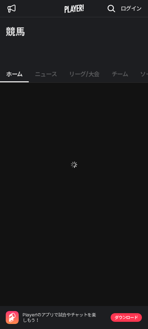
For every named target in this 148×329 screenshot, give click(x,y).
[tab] (14, 74)
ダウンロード (126, 317)
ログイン (131, 8)
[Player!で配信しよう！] (11, 9)
